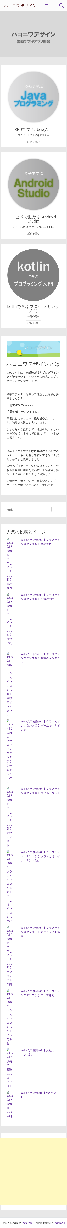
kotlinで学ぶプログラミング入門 (33, 308)
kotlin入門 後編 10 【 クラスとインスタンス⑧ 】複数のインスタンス (40, 658)
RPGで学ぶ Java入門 (33, 129)
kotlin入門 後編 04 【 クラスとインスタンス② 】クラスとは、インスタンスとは (40, 856)
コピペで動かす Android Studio (33, 219)
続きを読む (33, 141)
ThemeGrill (59, 1222)
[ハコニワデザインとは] (33, 356)
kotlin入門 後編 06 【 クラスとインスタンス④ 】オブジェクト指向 (40, 932)
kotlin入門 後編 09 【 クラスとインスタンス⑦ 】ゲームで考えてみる (40, 725)
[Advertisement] (33, 1171)
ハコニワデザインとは (33, 364)
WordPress (27, 1222)
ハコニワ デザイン (20, 5)
